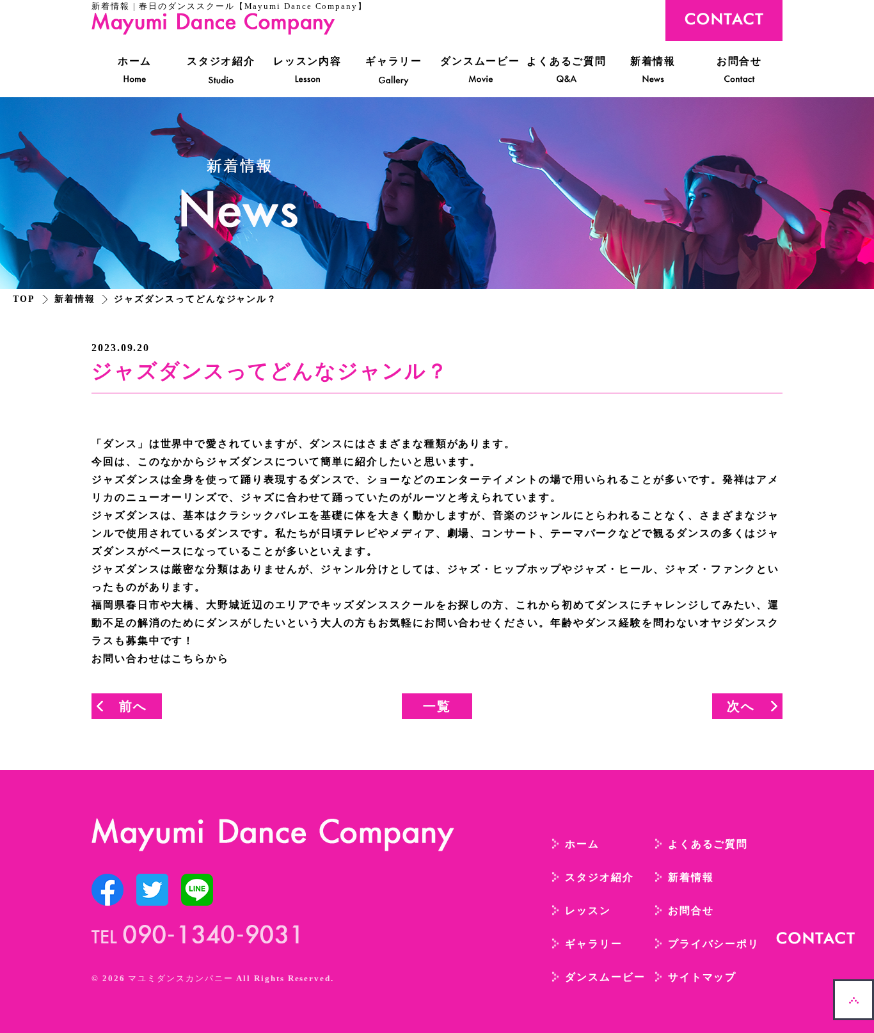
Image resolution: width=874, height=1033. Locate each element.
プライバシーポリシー (725, 943)
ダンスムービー (480, 61)
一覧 (437, 706)
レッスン (588, 910)
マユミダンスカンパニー (180, 978)
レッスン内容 (307, 61)
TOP (24, 299)
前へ (133, 706)
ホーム (135, 61)
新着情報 (653, 61)
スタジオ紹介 (221, 61)
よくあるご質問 (567, 61)
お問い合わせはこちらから (160, 658)
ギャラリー (394, 61)
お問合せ (740, 61)
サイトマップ (702, 977)
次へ (741, 706)
